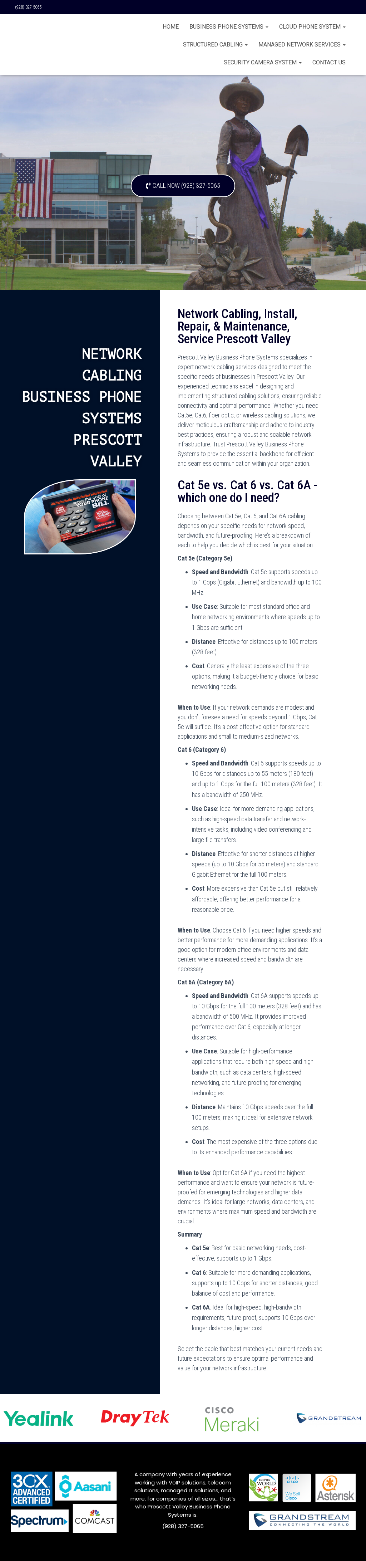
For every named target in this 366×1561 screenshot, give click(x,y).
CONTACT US (329, 62)
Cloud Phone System (310, 26)
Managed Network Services (300, 44)
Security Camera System (261, 62)
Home (171, 26)
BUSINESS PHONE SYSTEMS (227, 26)
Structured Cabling (213, 44)
